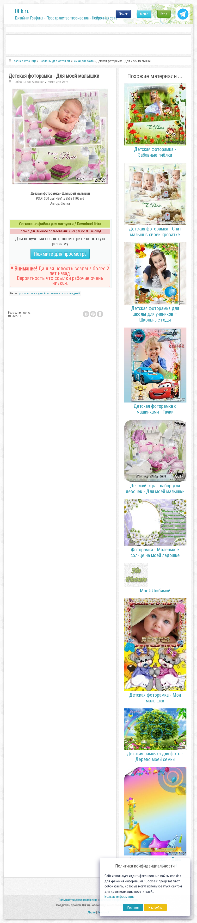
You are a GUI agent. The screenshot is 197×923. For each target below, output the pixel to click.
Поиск (123, 14)
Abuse (91, 912)
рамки (22, 293)
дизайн (42, 293)
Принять (133, 907)
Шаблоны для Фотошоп (28, 82)
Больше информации (120, 897)
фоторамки (53, 293)
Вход (163, 14)
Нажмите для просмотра (60, 254)
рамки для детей (70, 293)
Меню (144, 14)
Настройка (155, 907)
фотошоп (32, 293)
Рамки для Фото (57, 82)
